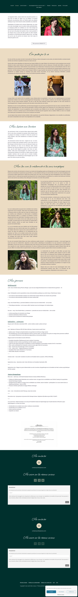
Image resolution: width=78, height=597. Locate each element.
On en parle (65, 5)
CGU (54, 582)
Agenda (59, 5)
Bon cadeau (39, 7)
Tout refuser (61, 591)
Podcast (48, 5)
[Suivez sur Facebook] (35, 480)
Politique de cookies (60, 594)
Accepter (51, 591)
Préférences (71, 591)
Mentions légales (23, 582)
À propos (17, 5)
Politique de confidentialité (34, 582)
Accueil (12, 5)
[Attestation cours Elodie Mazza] (39, 446)
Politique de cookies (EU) (46, 582)
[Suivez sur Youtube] (42, 480)
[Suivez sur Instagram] (39, 480)
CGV (57, 582)
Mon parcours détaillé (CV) (39, 43)
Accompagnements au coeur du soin (36, 5)
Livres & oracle (23, 5)
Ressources (54, 5)
